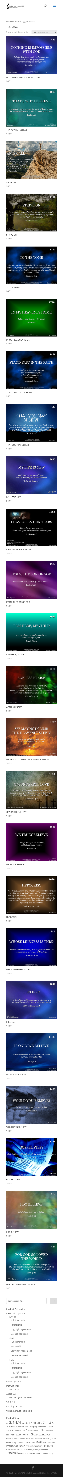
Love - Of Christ (23, 1442)
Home (9, 21)
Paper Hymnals (13, 1381)
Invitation (39, 1438)
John (53, 1438)
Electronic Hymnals (15, 1313)
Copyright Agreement (21, 1329)
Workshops (13, 1389)
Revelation (22, 1453)
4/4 (18, 1422)
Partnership (16, 1324)
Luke (33, 1442)
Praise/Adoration (15, 1445)
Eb (42, 1430)
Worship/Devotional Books (19, 1410)
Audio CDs (11, 1393)
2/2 (7, 1423)
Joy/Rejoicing (11, 1442)
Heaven (46, 1434)
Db (29, 1430)
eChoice (12, 1316)
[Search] (53, 1301)
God (35, 1435)
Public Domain (18, 1320)
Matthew (41, 1442)
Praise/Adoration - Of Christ (39, 1446)
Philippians (50, 1442)
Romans (32, 1453)
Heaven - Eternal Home (15, 1438)
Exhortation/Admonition (17, 1435)
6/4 (23, 1422)
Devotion (34, 1431)
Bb (38, 1422)
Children (10, 1401)
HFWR (11, 1338)
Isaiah (47, 1438)
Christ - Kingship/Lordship (34, 1426)
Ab (34, 1422)
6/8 (28, 1422)
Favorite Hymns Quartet (20, 1397)
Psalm (11, 1453)
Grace (39, 1435)
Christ (47, 1423)
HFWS (11, 1359)
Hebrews (30, 1438)
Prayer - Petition (41, 1449)
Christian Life (19, 1430)
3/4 (11, 1422)
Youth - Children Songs (44, 1454)
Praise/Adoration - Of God (17, 1449)
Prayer (32, 1449)
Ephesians (49, 1430)
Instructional (12, 1385)
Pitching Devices (14, 1406)
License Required (19, 1333)
